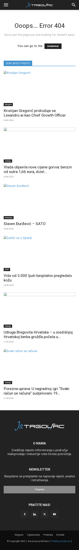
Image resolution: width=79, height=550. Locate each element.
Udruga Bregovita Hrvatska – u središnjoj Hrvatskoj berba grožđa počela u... (38, 334)
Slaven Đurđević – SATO (25, 224)
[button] (6, 5)
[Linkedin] (34, 514)
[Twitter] (44, 514)
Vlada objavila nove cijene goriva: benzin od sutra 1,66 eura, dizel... (38, 169)
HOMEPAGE (53, 46)
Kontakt (60, 534)
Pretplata (39, 489)
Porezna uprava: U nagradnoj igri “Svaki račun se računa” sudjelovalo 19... (36, 391)
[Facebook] (24, 514)
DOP (7, 269)
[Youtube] (54, 514)
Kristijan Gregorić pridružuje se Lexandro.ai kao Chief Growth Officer (35, 113)
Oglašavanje (33, 534)
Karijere (8, 104)
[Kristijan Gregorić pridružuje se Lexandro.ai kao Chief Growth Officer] (39, 88)
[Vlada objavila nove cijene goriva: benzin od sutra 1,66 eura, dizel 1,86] (39, 145)
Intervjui (8, 217)
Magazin (19, 534)
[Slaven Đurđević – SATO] (39, 201)
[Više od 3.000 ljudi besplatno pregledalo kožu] (39, 253)
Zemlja (8, 161)
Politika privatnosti (60, 541)
